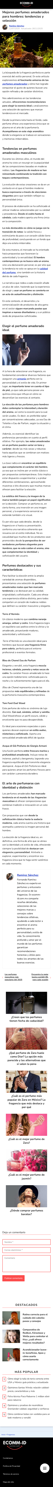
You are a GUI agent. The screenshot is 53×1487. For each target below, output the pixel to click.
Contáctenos (8, 1458)
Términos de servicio (11, 1474)
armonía (21, 378)
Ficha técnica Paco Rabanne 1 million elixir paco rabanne (28, 1398)
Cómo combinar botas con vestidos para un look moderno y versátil (29, 1416)
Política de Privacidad (11, 1466)
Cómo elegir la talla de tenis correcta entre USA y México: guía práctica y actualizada (28, 1380)
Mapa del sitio (8, 1482)
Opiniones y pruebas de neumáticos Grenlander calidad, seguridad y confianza (28, 1407)
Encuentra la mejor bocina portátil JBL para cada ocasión (40, 977)
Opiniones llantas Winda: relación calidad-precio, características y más (28, 1389)
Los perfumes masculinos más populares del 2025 (13, 977)
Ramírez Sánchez (16, 26)
